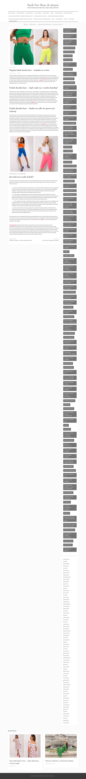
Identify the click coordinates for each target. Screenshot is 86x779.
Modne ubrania (59, 13)
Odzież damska (59, 19)
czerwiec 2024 (66, 613)
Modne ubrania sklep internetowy (69, 321)
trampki (39, 205)
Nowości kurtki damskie (68, 358)
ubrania (66, 513)
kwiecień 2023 (66, 644)
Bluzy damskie (38, 13)
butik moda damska (67, 64)
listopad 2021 (66, 682)
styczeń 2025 (66, 597)
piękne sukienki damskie (68, 383)
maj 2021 (65, 695)
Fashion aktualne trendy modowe (42, 19)
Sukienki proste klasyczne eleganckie (68, 435)
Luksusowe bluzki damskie (69, 246)
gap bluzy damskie (69, 123)
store (66, 425)
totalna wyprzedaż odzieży (67, 507)
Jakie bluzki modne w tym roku (69, 176)
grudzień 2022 (66, 653)
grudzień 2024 (66, 599)
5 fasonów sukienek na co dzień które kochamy (59, 761)
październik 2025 (66, 577)
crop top (34, 196)
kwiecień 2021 (66, 698)
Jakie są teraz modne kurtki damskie (68, 205)
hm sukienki (67, 162)
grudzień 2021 (66, 680)
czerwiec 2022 (66, 666)
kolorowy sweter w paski (69, 230)
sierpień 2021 (66, 689)
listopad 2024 (66, 601)
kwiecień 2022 (66, 671)
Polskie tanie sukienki (68, 388)
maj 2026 (65, 561)
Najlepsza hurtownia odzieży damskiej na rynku (20, 19)
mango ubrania (68, 255)
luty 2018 (65, 718)
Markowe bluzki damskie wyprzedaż (69, 261)
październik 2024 (66, 604)
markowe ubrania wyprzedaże (69, 302)
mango (66, 251)
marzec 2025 (66, 592)
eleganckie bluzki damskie (69, 87)
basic (44, 78)
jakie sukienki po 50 (69, 194)
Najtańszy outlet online (69, 347)
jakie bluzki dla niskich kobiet (68, 170)
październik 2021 (66, 684)
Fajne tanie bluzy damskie (69, 118)
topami (41, 80)
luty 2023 (65, 648)
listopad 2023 (66, 628)
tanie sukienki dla (69, 470)
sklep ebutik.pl (68, 408)
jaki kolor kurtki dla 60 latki (69, 224)
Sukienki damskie (21, 13)
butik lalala (68, 59)
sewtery (66, 404)
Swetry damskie (13, 21)
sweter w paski (68, 440)
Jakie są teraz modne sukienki (68, 212)
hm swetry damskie (69, 166)
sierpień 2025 (66, 581)
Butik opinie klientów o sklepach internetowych (21, 16)
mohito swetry (68, 337)
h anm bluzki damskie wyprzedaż (68, 156)
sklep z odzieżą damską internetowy (68, 414)
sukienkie (67, 429)
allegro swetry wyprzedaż (69, 36)
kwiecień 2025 (66, 590)
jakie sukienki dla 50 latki (69, 185)
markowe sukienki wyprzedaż (69, 281)
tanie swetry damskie (68, 480)
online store (68, 363)
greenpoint (67, 147)
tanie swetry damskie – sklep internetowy (68, 487)
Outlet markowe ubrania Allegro (69, 377)
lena (19, 73)
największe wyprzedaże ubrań (69, 353)
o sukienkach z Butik (68, 372)
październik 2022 (66, 657)
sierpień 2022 (66, 662)
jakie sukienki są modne (69, 199)
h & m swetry (68, 151)
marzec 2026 (66, 566)
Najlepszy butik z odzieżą (40, 16)
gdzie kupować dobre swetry (68, 128)
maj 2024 (65, 615)
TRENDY (52, 13)
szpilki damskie (11, 13)
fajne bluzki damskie (67, 107)
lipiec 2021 (65, 691)
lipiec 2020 (65, 702)
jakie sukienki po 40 (69, 190)
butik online (68, 69)
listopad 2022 (66, 655)
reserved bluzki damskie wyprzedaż (69, 395)
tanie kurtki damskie (68, 456)
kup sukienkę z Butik (68, 235)
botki (31, 192)
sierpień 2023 (66, 635)
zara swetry (68, 545)
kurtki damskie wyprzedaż (68, 241)
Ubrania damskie (13, 225)
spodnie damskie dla (69, 420)
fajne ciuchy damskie (68, 113)
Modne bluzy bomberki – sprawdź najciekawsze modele (20, 240)
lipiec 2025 (65, 583)
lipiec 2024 (65, 610)
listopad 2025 (66, 574)
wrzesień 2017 (66, 722)
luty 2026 (65, 568)
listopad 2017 (66, 720)
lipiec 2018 (65, 709)
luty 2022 (65, 675)
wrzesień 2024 (66, 606)
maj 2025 (65, 588)
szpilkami (43, 124)
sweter (42, 219)
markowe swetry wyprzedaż (69, 287)
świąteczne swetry (67, 549)
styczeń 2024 (66, 624)
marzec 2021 (66, 700)
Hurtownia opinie (68, 13)
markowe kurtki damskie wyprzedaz (69, 275)
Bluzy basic (71, 19)
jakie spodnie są (69, 181)
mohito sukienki (69, 333)
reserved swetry (69, 400)
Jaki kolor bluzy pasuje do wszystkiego (69, 218)
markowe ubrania (69, 292)
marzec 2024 (66, 619)
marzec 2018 (66, 716)
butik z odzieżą (68, 78)
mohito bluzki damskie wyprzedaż (68, 328)
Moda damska (46, 13)
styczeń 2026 (66, 570)
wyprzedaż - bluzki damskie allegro (69, 525)
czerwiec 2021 (66, 693)
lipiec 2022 (65, 664)
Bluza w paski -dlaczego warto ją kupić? (50, 240)
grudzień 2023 (66, 626)
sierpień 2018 (66, 707)
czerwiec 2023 (66, 639)
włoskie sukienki (69, 529)
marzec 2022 (66, 673)
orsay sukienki (68, 367)
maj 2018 (65, 711)
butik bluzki (67, 55)
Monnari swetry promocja (69, 342)
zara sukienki (68, 541)
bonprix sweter (69, 51)
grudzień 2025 (66, 572)
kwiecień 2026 (66, 563)
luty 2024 (65, 621)
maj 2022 (65, 669)
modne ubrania (68, 316)
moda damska (68, 307)
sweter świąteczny (67, 445)
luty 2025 (65, 595)
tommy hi (67, 502)
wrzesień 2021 (66, 686)
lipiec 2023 (65, 637)
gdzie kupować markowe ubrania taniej (69, 134)
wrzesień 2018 (66, 704)
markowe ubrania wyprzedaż (69, 296)
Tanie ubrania (68, 492)
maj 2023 (65, 642)
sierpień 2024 (66, 608)
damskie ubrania (69, 82)
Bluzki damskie (29, 13)
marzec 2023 (66, 646)
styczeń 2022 (66, 678)
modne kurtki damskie (68, 312)
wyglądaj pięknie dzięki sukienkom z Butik (69, 519)
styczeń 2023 (66, 651)
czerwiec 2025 (66, 586)
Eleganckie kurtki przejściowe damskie (69, 101)
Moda (53, 19)
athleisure (33, 102)
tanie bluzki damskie (67, 450)
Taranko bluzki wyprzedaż (68, 497)
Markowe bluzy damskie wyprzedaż (68, 268)
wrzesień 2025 (66, 579)
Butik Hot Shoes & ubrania (43, 5)
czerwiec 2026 (66, 559)
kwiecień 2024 (66, 617)
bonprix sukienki (69, 47)
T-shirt (23, 201)
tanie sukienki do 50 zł (69, 475)
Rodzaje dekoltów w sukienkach (56, 16)
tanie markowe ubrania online (68, 461)
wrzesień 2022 (66, 660)
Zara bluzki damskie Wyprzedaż (67, 535)
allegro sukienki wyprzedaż (69, 30)
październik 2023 (66, 630)
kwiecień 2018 (66, 713)
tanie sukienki (68, 466)
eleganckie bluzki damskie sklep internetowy (69, 94)
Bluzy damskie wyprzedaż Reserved (68, 42)
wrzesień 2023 (66, 633)
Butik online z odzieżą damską (69, 74)
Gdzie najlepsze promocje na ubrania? (68, 141)
